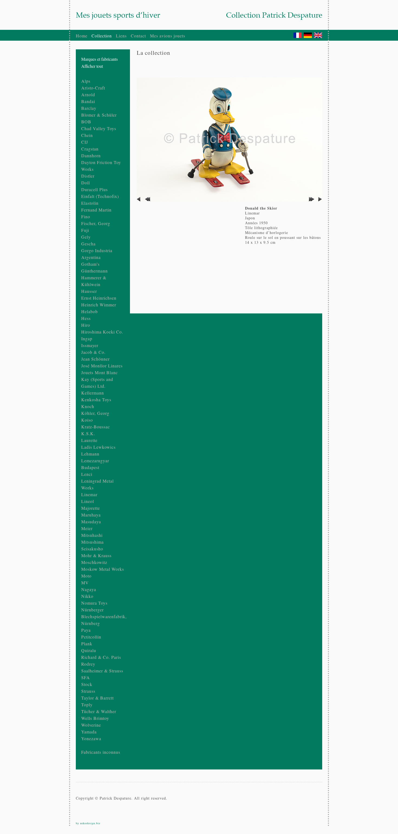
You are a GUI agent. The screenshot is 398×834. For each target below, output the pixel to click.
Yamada (89, 731)
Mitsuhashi (92, 535)
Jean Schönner (95, 359)
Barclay (88, 108)
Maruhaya (91, 515)
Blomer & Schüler (99, 115)
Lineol (87, 501)
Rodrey (88, 664)
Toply (87, 704)
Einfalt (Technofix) (100, 196)
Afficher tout (92, 66)
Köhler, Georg (95, 413)
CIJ (84, 142)
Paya (86, 630)
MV (85, 582)
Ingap (86, 338)
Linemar (89, 494)
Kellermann (92, 393)
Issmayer (89, 345)
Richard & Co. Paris (101, 657)
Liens (121, 36)
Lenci (86, 474)
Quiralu (88, 650)
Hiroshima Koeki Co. (102, 332)
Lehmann (90, 454)
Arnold (88, 94)
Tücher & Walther (98, 711)
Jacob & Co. (93, 352)
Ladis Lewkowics (98, 447)
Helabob (89, 311)
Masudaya (91, 521)
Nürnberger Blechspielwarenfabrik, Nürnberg (104, 616)
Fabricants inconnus (100, 752)
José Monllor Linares (102, 365)
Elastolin (90, 203)
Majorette (90, 508)
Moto (86, 576)
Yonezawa (91, 738)
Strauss (88, 691)
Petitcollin (91, 637)
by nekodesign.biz (88, 823)
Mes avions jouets (167, 36)
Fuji (85, 230)
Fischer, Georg (95, 223)
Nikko (87, 596)
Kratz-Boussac (95, 426)
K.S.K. (88, 433)
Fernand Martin (96, 210)
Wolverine (91, 725)
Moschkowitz (94, 562)
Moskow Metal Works (102, 569)
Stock (86, 684)
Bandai (88, 101)
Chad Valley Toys (98, 128)
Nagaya (88, 589)
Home (81, 36)
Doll (85, 182)
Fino (85, 216)
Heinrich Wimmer (98, 304)
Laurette (89, 440)
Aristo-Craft (93, 88)
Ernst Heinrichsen (98, 298)
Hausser (89, 291)
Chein (87, 135)
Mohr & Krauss (96, 555)
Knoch (87, 406)
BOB (86, 121)
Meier (87, 528)
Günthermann (94, 271)
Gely (86, 237)
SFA (85, 677)
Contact (138, 36)
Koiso (87, 420)
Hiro (85, 325)
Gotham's (90, 264)
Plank (86, 643)
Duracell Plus (94, 189)
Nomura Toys (94, 603)
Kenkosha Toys (96, 399)
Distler (87, 176)
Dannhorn (91, 155)
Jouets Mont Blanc (99, 372)
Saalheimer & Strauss (102, 670)
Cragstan (90, 149)
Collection (102, 36)
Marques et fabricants (99, 59)
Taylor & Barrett (97, 698)
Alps (85, 81)
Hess (86, 318)
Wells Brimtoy (95, 718)
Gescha (88, 243)
